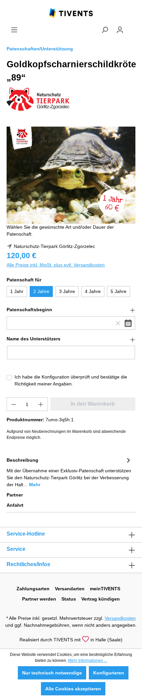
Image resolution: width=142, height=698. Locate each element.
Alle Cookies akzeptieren (73, 688)
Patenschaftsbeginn (29, 309)
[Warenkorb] (131, 27)
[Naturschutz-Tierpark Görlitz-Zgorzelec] (38, 98)
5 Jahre (118, 291)
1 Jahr (16, 291)
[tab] (69, 472)
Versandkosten (120, 618)
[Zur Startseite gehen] (71, 12)
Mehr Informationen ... (87, 660)
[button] (71, 310)
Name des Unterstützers (33, 338)
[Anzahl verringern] (13, 404)
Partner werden (39, 599)
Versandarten (70, 588)
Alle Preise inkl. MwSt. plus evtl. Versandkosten (56, 264)
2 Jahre (41, 291)
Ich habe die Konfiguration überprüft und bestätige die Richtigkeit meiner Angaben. (71, 380)
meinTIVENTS (105, 588)
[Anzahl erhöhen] (41, 404)
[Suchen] (104, 30)
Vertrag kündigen (100, 599)
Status (68, 599)
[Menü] (14, 30)
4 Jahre (93, 291)
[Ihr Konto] (119, 30)
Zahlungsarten (33, 588)
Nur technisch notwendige (52, 672)
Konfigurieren (108, 672)
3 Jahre (67, 291)
